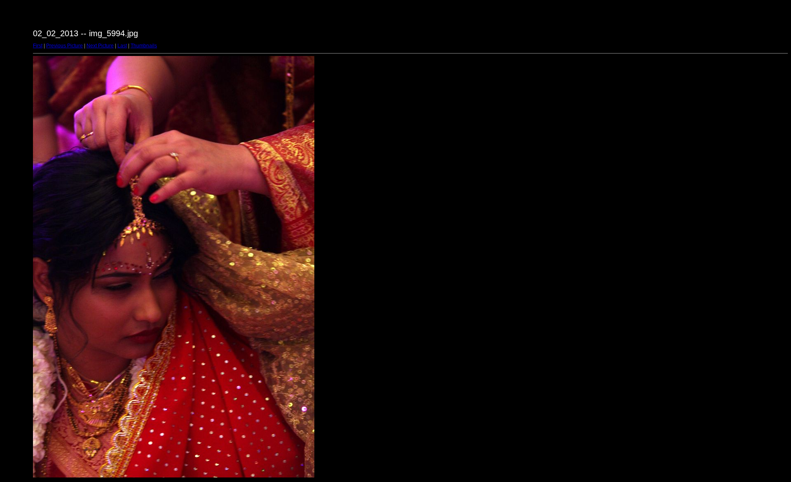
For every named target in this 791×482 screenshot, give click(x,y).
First (37, 46)
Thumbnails (144, 46)
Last (122, 46)
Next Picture (100, 46)
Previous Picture (64, 46)
